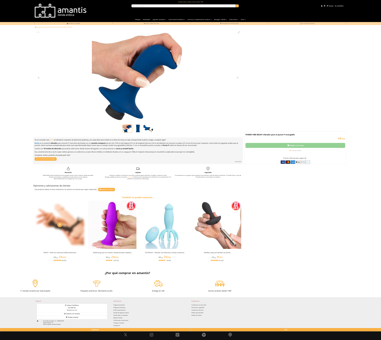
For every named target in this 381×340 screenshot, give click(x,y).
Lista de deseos (296, 150)
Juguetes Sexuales (44, 27)
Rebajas (137, 19)
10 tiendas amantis (308, 23)
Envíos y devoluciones (120, 310)
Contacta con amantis (72, 314)
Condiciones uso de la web (198, 305)
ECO (285, 330)
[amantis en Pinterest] (177, 330)
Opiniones (95, 330)
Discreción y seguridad (197, 307)
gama (52, 140)
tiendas (129, 177)
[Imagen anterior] (39, 78)
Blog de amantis (118, 317)
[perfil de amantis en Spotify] (204, 330)
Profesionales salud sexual (121, 320)
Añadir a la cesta (296, 145)
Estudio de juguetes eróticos (121, 312)
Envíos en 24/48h (74, 23)
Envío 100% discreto (152, 23)
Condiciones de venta (197, 310)
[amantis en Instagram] (151, 330)
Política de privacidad (197, 312)
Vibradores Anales (66, 27)
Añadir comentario (107, 189)
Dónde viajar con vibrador (121, 315)
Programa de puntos (119, 305)
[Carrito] (324, 6)
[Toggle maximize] (238, 32)
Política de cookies (196, 315)
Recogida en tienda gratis (230, 23)
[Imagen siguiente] (237, 78)
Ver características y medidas (45, 159)
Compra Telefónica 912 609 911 (72, 308)
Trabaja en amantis (119, 323)
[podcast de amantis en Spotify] (230, 330)
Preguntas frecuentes (119, 307)
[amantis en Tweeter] (126, 330)
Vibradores (55, 27)
